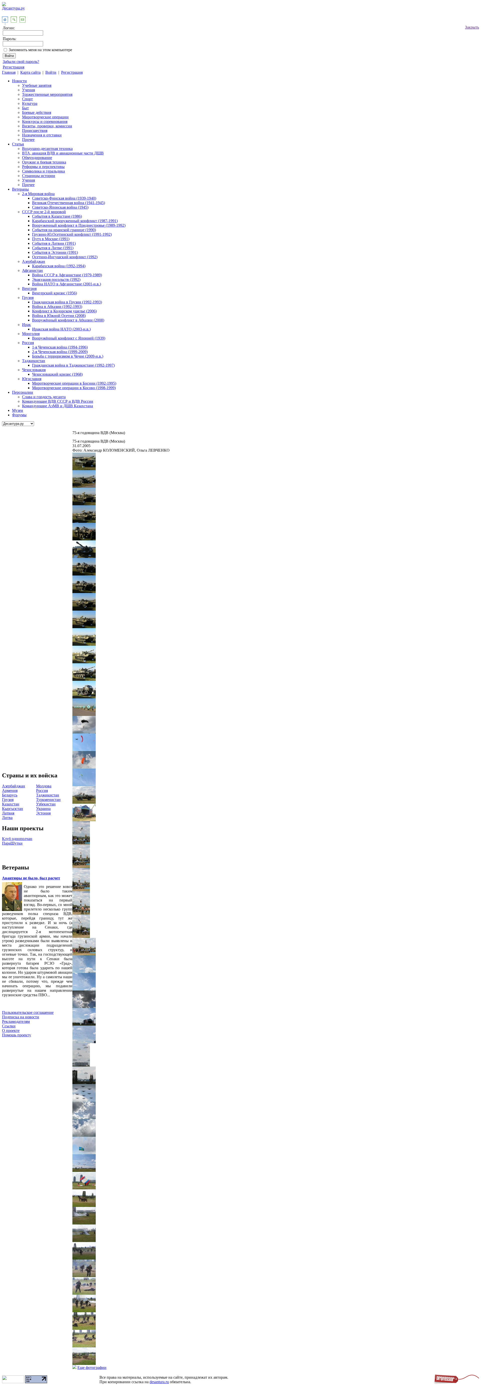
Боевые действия (36, 112)
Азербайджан (33, 261)
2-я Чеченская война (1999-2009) (60, 352)
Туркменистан (48, 799)
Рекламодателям (16, 1021)
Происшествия (34, 130)
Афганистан (32, 270)
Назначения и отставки (42, 135)
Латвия (8, 813)
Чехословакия (34, 370)
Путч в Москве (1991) (50, 239)
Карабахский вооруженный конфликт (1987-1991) (75, 221)
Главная (9, 72)
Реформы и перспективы (43, 167)
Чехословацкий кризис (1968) (57, 374)
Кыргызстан (12, 808)
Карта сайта (30, 72)
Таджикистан (33, 361)
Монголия (31, 334)
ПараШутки (12, 843)
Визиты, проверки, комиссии (47, 126)
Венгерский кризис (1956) (54, 293)
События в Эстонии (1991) (55, 252)
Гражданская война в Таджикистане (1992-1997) (73, 365)
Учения (28, 90)
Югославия (31, 379)
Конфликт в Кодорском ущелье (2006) (64, 311)
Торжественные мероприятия (47, 94)
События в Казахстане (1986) (57, 216)
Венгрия (29, 288)
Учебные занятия (36, 85)
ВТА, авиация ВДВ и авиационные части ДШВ (63, 153)
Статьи (18, 144)
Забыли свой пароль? (21, 61)
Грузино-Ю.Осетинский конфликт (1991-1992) (72, 234)
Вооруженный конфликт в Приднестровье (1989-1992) (79, 225)
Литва (7, 817)
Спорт (27, 99)
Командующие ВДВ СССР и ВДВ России (57, 401)
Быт (25, 108)
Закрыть (472, 27)
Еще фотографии (91, 1367)
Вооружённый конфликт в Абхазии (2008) (68, 320)
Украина (43, 808)
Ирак (26, 324)
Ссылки (9, 1026)
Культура (29, 103)
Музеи (17, 410)
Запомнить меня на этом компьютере (40, 50)
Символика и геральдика (43, 171)
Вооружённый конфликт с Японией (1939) (68, 338)
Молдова (43, 786)
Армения (10, 790)
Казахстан (10, 804)
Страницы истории (38, 176)
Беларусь (9, 795)
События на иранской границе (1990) (64, 230)
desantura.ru (159, 1382)
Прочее (28, 139)
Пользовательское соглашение (28, 1012)
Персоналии (22, 392)
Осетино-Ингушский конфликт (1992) (64, 257)
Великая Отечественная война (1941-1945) (68, 203)
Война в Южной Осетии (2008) (59, 315)
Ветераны (20, 189)
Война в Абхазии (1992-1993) (57, 306)
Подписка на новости (20, 1017)
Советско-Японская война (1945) (60, 207)
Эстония (43, 813)
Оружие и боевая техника (44, 162)
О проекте (11, 1030)
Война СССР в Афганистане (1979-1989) (67, 275)
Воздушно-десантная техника (47, 148)
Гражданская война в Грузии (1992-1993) (67, 302)
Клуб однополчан (17, 839)
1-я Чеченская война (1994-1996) (60, 347)
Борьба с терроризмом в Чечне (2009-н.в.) (67, 356)
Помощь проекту (16, 1035)
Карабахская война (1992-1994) (58, 266)
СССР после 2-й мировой (44, 212)
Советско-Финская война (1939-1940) (64, 198)
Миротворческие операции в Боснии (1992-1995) (74, 383)
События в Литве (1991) (52, 248)
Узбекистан (46, 804)
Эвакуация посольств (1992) (56, 279)
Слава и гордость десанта (44, 397)
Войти (50, 72)
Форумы (19, 415)
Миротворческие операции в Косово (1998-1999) (74, 388)
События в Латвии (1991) (54, 243)
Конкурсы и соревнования (44, 121)
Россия (28, 343)
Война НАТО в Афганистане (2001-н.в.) (66, 284)
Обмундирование (37, 157)
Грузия (28, 297)
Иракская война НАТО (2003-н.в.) (61, 329)
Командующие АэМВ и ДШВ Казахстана (57, 406)
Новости (19, 81)
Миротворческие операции (45, 117)
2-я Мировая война (38, 194)
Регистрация (13, 67)
